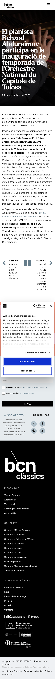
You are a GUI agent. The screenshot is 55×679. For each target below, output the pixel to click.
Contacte (8, 609)
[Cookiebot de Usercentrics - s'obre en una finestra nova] (34, 306)
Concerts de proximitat (15, 557)
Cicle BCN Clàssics (13, 587)
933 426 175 (15, 415)
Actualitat (8, 605)
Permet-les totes (27, 361)
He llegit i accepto (27, 387)
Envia (27, 404)
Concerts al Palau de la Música (19, 539)
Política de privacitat (33, 671)
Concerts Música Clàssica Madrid (20, 566)
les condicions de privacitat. (35, 387)
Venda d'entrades (12, 495)
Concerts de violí (12, 552)
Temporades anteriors (15, 570)
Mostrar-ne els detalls (35, 352)
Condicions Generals (12, 671)
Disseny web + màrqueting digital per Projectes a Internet (25, 667)
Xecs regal (9, 504)
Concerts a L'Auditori (14, 534)
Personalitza (26, 370)
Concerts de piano (13, 548)
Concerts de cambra (14, 543)
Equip (7, 592)
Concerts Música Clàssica (17, 530)
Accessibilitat (10, 513)
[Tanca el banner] (51, 306)
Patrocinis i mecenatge (15, 596)
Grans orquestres (12, 561)
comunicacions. (27, 393)
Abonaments (10, 499)
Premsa (8, 600)
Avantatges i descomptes (16, 508)
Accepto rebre (20, 393)
